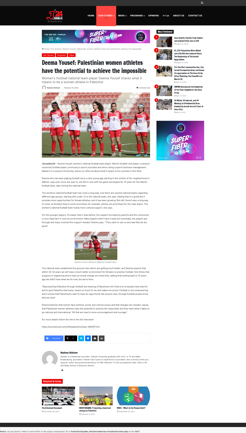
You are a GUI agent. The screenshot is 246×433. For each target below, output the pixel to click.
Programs (136, 15)
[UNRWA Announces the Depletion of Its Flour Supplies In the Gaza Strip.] (164, 90)
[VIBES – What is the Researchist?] (133, 396)
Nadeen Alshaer (53, 88)
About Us (178, 15)
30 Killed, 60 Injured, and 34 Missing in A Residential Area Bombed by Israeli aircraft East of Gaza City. (188, 105)
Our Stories (105, 15)
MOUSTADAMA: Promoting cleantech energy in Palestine (95, 409)
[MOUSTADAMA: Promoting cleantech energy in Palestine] (95, 396)
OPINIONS (153, 15)
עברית (166, 15)
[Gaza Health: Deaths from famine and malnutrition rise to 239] (164, 42)
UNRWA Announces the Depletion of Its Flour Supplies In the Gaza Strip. (188, 89)
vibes (71, 55)
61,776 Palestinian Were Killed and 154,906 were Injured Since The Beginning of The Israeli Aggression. (188, 55)
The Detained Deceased (52, 408)
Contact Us (195, 15)
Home (91, 15)
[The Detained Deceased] (58, 396)
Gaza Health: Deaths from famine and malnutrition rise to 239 (188, 39)
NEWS (121, 15)
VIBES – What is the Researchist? (131, 408)
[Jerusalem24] (55, 16)
